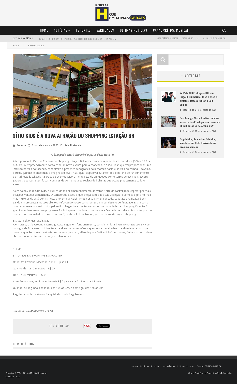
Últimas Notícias (133, 30)
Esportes (83, 30)
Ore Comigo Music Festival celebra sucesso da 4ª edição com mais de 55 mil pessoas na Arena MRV (200, 122)
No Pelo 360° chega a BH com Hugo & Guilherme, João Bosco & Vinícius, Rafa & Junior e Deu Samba (199, 98)
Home (44, 30)
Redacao (21, 145)
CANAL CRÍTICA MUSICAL (171, 30)
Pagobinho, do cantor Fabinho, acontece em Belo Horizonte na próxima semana (82, 38)
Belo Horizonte (72, 145)
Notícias (61, 30)
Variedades (105, 30)
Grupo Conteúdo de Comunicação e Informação (209, 373)
